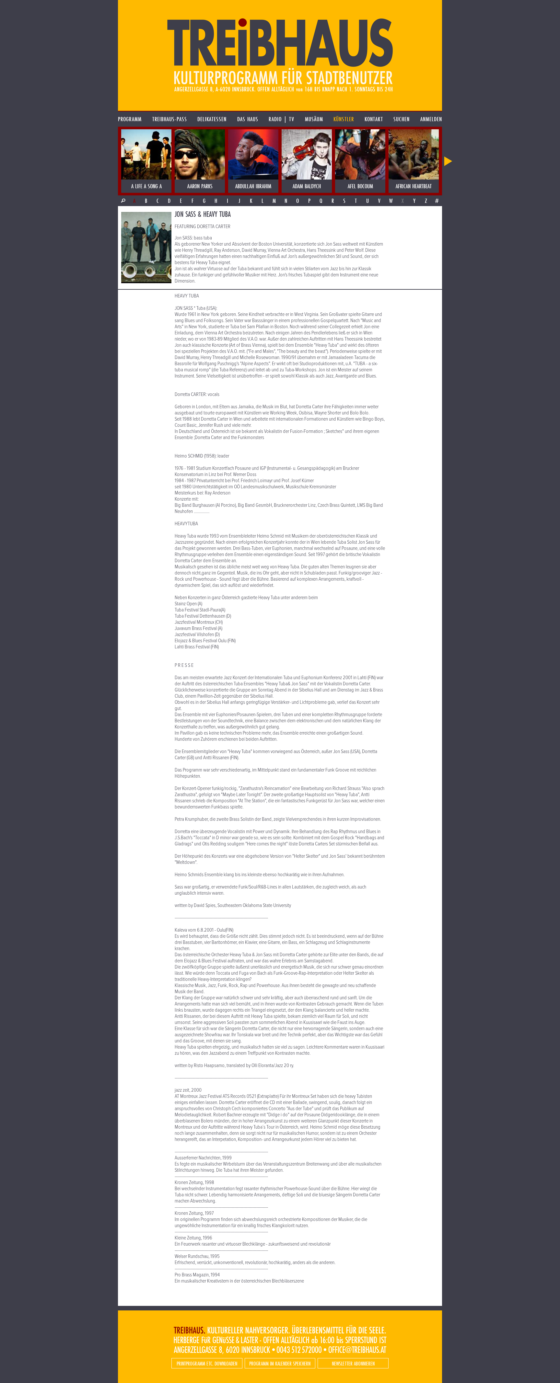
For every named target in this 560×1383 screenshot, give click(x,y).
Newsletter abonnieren (353, 1363)
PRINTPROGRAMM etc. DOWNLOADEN (207, 1363)
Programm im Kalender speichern (279, 1363)
